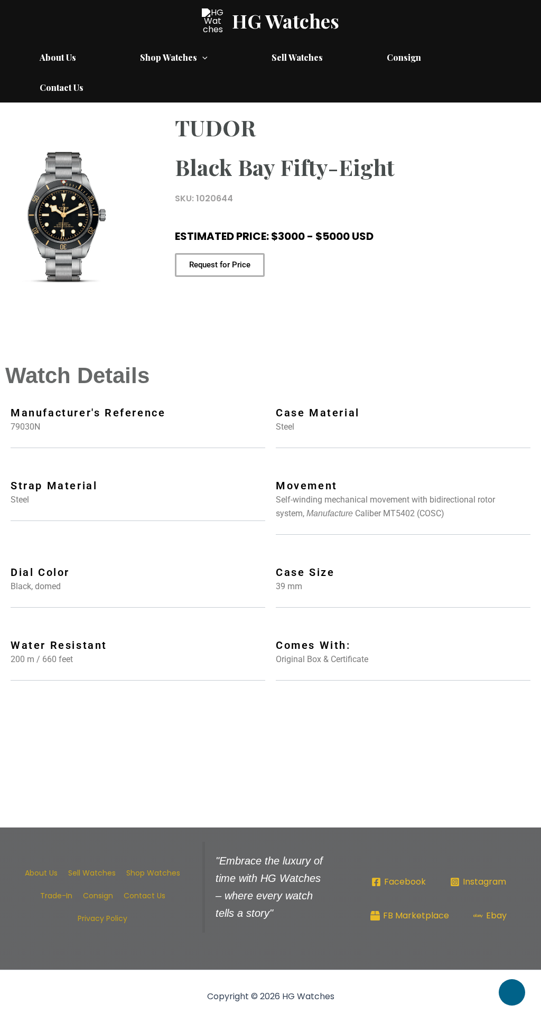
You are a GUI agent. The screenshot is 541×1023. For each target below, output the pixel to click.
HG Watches (285, 20)
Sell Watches (297, 57)
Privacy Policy (102, 918)
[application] (202, 57)
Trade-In (56, 895)
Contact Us (61, 87)
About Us (58, 57)
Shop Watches (168, 57)
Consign (404, 57)
